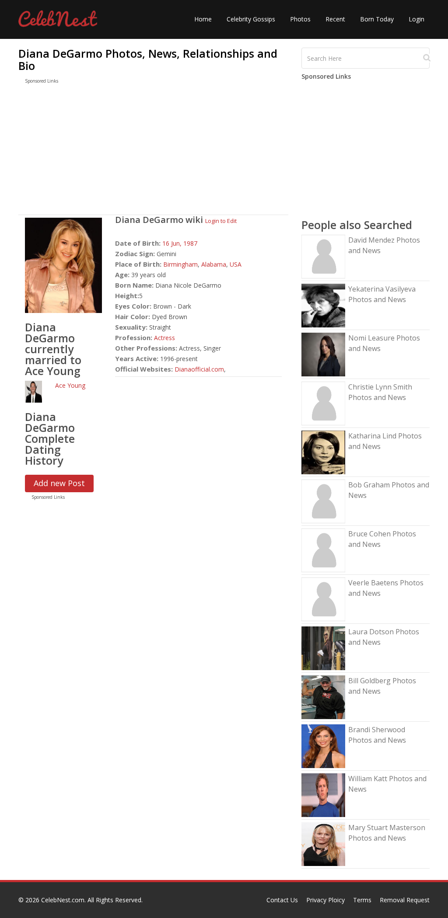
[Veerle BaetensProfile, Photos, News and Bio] (323, 599)
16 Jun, (172, 243)
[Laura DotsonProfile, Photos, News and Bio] (323, 647)
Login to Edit (221, 221)
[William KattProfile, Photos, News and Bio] (323, 794)
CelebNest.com (62, 900)
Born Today (377, 19)
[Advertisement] (153, 151)
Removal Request (405, 900)
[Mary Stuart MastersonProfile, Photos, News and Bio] (323, 843)
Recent (335, 19)
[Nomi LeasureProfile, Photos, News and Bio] (323, 354)
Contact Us (282, 900)
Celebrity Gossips (251, 19)
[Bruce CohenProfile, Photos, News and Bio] (323, 550)
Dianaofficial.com (199, 369)
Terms (362, 900)
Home (203, 19)
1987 (190, 243)
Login (416, 19)
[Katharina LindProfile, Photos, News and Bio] (323, 452)
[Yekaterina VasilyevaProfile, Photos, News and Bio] (323, 305)
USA (236, 264)
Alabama (213, 264)
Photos (300, 19)
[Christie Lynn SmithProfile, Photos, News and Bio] (323, 403)
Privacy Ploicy (325, 900)
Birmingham (180, 264)
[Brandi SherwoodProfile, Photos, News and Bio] (323, 745)
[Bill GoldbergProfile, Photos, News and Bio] (323, 696)
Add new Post (59, 483)
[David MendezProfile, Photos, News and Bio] (323, 256)
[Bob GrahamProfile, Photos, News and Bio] (323, 501)
